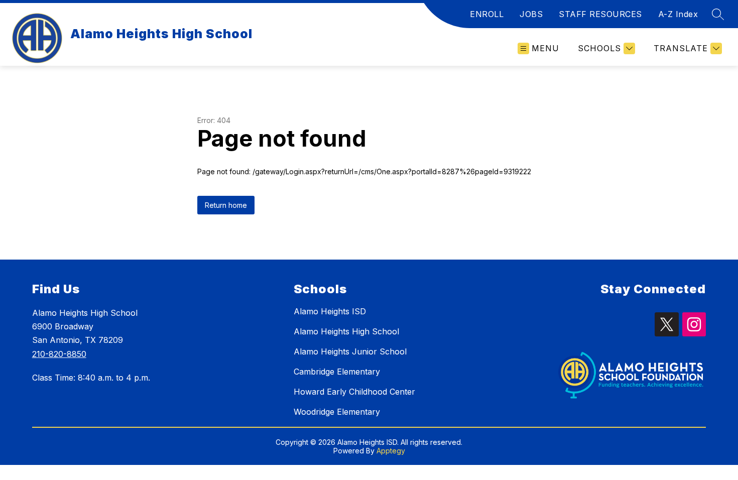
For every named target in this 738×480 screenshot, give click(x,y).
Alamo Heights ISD (330, 311)
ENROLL (487, 14)
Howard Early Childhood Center (354, 392)
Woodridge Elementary (337, 412)
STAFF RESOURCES (600, 14)
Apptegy (391, 450)
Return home (226, 205)
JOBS (531, 14)
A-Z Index (678, 14)
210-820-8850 (59, 354)
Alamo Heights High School (346, 331)
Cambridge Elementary (337, 372)
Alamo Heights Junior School (350, 351)
